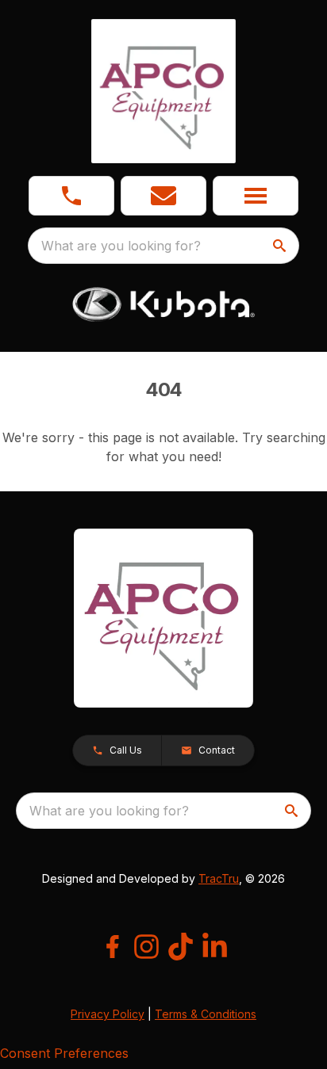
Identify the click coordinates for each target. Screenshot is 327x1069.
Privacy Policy (107, 1014)
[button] (71, 196)
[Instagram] (146, 946)
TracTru (218, 878)
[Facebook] (112, 946)
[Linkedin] (215, 946)
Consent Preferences (64, 1053)
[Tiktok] (180, 946)
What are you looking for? (121, 246)
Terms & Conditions (205, 1014)
